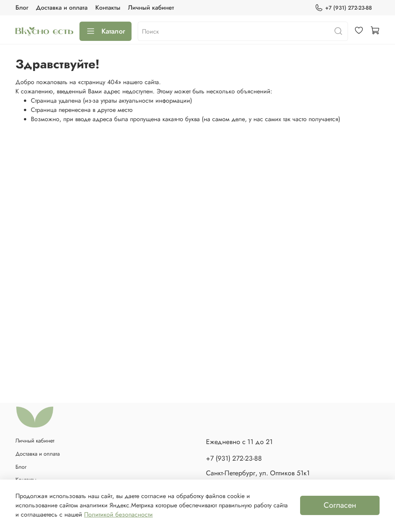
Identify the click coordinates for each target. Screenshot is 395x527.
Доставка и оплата (62, 7)
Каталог (113, 31)
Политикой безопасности (118, 514)
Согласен (340, 505)
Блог (21, 7)
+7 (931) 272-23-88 (348, 8)
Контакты (107, 7)
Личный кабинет (151, 7)
